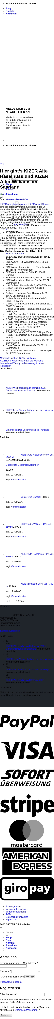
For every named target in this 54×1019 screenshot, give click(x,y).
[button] (11, 13)
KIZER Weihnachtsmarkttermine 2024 (25, 680)
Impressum (11, 919)
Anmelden (30, 977)
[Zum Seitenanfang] (1, 927)
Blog (8, 8)
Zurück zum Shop (15, 253)
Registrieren (6, 1015)
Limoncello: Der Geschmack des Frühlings (27, 430)
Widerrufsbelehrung (16, 911)
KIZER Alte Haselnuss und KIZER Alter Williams (24, 204)
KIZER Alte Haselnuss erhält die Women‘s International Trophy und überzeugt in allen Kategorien (22, 363)
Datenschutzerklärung (17, 917)
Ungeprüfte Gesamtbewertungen (22, 465)
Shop (9, 937)
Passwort (5, 971)
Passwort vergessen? (11, 982)
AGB (8, 914)
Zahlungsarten (13, 906)
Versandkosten (18, 479)
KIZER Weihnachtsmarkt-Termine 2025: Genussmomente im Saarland (26, 389)
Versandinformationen (17, 909)
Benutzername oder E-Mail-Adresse (19, 963)
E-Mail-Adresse (8, 994)
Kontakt (10, 11)
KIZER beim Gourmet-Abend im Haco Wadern (29, 410)
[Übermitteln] (7, 935)
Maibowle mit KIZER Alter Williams (18, 358)
